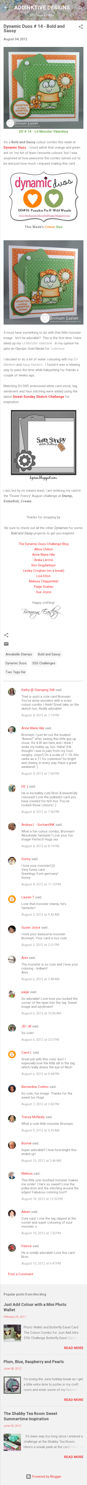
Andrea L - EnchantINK (38, 825)
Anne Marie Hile (43, 555)
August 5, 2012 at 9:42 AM (40, 915)
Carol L (26, 1053)
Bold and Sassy (49, 654)
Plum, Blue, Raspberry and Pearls (34, 1361)
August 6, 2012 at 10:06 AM (41, 1013)
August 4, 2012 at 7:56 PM (40, 812)
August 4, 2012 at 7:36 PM (40, 774)
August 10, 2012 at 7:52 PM (41, 1233)
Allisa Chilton (43, 549)
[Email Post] (6, 645)
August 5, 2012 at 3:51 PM (40, 945)
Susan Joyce (30, 927)
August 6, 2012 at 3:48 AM (40, 979)
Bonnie (26, 1143)
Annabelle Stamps (19, 654)
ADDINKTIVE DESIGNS (42, 7)
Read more (73, 1348)
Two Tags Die (15, 672)
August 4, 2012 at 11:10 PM (41, 884)
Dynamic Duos (16, 663)
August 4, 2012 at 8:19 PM (40, 846)
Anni (24, 958)
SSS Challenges (43, 663)
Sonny (26, 859)
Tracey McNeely (33, 1117)
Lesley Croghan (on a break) (43, 571)
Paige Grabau (43, 587)
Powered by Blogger (46, 1477)
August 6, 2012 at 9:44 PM (40, 1074)
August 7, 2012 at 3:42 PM (40, 1104)
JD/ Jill (26, 1026)
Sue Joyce (43, 592)
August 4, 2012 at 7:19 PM (40, 715)
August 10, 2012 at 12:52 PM (42, 1199)
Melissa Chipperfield (43, 581)
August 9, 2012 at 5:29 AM (40, 1130)
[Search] (80, 9)
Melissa (27, 1174)
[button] (80, 27)
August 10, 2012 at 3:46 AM (41, 1161)
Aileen (25, 1212)
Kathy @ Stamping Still (37, 690)
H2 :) (24, 786)
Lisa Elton (43, 576)
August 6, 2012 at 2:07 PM (40, 1040)
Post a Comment (20, 1274)
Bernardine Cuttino (35, 1087)
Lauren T (27, 897)
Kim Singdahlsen (43, 565)
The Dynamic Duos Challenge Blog (43, 544)
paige (25, 992)
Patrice (26, 1246)
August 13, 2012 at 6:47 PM (41, 1263)
